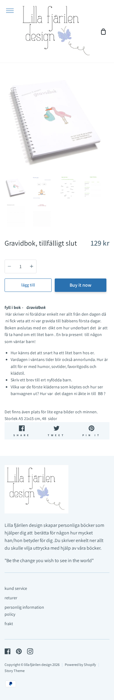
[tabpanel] (57, 120)
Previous (6, 135)
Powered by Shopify (80, 664)
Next (107, 135)
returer (11, 597)
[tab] (16, 187)
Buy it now (81, 285)
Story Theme (15, 670)
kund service (16, 588)
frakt (9, 623)
